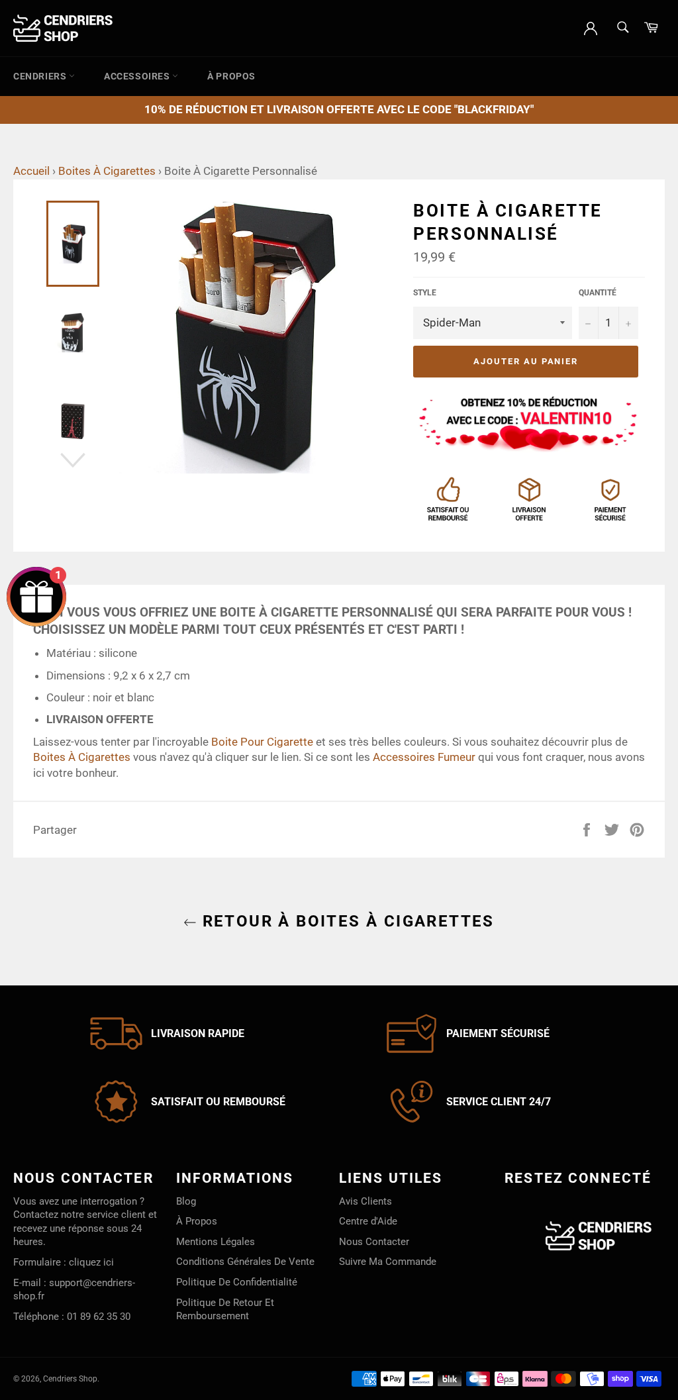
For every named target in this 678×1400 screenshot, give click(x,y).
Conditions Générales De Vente (245, 1262)
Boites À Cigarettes (107, 170)
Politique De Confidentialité (236, 1282)
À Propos (231, 76)
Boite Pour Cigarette (262, 741)
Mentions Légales (215, 1242)
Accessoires (138, 76)
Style (424, 292)
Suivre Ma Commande (387, 1262)
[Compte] (590, 27)
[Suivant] (72, 460)
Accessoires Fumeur (424, 757)
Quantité (597, 292)
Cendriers (41, 76)
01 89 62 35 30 (98, 1317)
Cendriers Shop (70, 1378)
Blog (186, 1201)
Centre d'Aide (368, 1221)
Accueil (31, 170)
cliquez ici (91, 1262)
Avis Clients (365, 1201)
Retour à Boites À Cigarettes (346, 921)
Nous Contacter (374, 1242)
